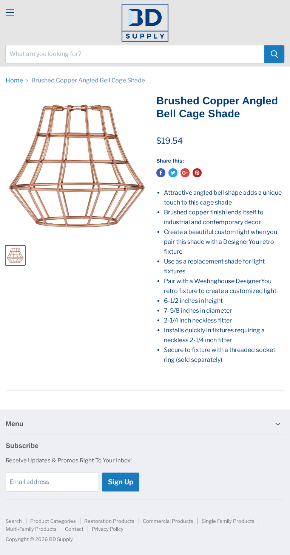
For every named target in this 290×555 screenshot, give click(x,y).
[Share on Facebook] (160, 172)
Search (14, 521)
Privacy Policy (107, 529)
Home (14, 80)
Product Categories (53, 521)
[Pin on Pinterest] (197, 172)
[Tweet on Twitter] (172, 172)
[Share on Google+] (185, 172)
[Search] (274, 54)
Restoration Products (109, 521)
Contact (74, 529)
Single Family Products (228, 521)
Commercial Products (168, 521)
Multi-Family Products (31, 529)
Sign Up (120, 482)
